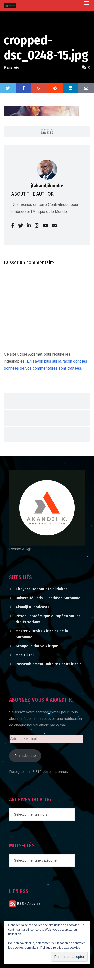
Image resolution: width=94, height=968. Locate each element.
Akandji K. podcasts (32, 607)
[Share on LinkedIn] (70, 88)
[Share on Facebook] (24, 88)
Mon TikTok (25, 655)
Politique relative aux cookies (60, 947)
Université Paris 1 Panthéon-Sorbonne (48, 598)
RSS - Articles (28, 903)
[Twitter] (8, 88)
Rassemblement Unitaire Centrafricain (48, 664)
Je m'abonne (25, 755)
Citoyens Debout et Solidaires (42, 589)
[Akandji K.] (10, 5)
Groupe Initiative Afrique (37, 646)
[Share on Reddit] (55, 88)
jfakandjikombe (47, 186)
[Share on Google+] (39, 88)
